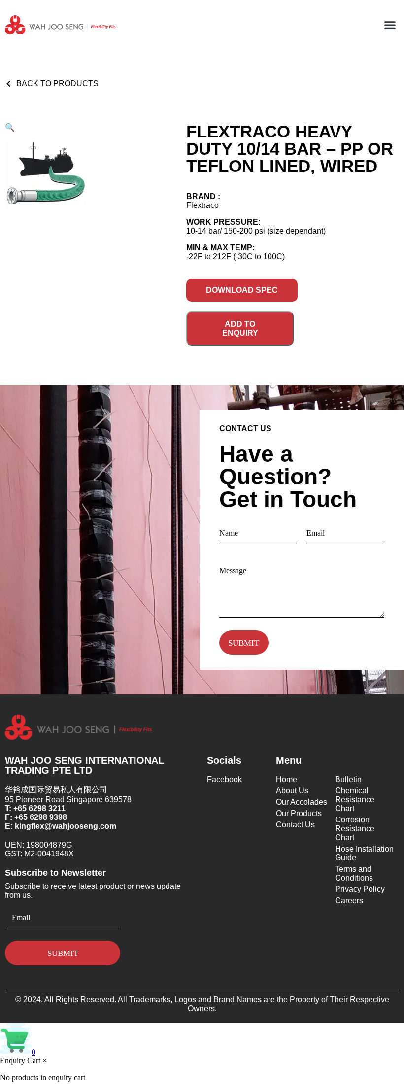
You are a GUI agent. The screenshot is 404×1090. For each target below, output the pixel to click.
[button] (390, 25)
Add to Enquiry (240, 328)
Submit (243, 642)
